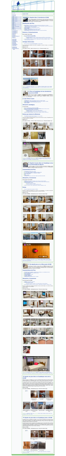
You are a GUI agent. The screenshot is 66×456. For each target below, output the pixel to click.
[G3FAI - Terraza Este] (34, 409)
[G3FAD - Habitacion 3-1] (34, 221)
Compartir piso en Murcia (34, 158)
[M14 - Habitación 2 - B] (34, 307)
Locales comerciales (16, 36)
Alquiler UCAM (48, 259)
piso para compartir (37, 87)
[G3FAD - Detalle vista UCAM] (49, 239)
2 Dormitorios (15, 30)
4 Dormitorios (15, 32)
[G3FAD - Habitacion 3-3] (49, 221)
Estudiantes (26, 87)
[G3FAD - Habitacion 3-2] (42, 221)
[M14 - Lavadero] (34, 344)
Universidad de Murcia (35, 159)
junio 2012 (14, 42)
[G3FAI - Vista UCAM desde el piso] (49, 409)
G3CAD (24, 452)
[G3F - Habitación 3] (27, 139)
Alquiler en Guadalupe (41, 86)
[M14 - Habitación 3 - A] (27, 298)
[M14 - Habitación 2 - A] (42, 307)
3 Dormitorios (15, 31)
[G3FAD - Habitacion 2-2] (49, 212)
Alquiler (39, 259)
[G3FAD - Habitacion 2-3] (27, 221)
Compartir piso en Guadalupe (27, 158)
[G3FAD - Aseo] (27, 230)
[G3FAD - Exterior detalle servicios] (34, 239)
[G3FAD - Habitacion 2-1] (42, 212)
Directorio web (15, 47)
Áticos (14, 33)
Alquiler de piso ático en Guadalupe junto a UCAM (38, 417)
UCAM (51, 87)
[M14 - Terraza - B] (49, 344)
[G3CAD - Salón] (34, 437)
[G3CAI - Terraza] (27, 85)
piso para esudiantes (29, 159)
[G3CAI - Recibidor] (27, 57)
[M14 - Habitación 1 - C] (27, 307)
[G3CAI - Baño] (27, 66)
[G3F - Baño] (42, 139)
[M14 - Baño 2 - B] (27, 344)
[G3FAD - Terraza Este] (42, 230)
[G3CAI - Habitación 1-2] (49, 66)
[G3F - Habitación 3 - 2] (34, 139)
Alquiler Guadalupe (43, 259)
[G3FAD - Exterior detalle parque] (27, 239)
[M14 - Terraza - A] (42, 344)
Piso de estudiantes (45, 158)
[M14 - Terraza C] (27, 353)
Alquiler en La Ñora (38, 372)
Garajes (14, 35)
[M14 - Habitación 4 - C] (34, 316)
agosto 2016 (14, 39)
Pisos (33, 86)
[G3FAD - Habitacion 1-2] (27, 212)
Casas (14, 34)
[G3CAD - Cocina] (42, 437)
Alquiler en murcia (47, 86)
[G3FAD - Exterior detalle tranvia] (42, 239)
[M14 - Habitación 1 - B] (49, 298)
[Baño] (26, 390)
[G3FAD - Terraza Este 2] (49, 230)
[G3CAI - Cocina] (42, 57)
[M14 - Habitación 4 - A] (49, 307)
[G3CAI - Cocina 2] (34, 57)
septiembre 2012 (15, 41)
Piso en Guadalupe (31, 87)
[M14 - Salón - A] (42, 316)
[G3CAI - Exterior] (34, 85)
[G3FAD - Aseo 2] (34, 230)
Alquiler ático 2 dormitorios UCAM (39, 17)
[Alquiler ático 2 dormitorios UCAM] (25, 21)
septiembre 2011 (15, 44)
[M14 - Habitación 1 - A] (42, 298)
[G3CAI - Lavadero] (49, 57)
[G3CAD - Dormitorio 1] (49, 437)
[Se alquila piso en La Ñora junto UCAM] (25, 268)
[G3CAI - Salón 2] (42, 66)
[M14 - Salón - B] (49, 316)
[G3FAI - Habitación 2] (27, 409)
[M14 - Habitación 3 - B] (34, 298)
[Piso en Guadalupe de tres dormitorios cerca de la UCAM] (25, 95)
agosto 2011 (14, 45)
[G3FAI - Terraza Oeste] (42, 409)
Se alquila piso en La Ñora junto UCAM (40, 264)
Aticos (51, 413)
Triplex (14, 37)
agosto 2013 (14, 40)
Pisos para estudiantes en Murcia (44, 87)
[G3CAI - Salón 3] (34, 66)
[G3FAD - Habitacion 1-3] (34, 212)
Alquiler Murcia (49, 372)
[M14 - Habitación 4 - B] (27, 316)
